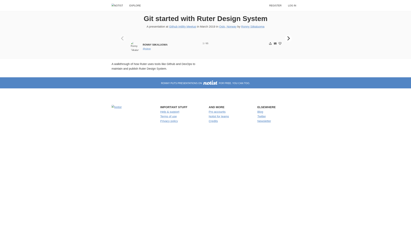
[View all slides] (275, 43)
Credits (213, 121)
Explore (135, 5)
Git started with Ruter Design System (205, 18)
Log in (292, 5)
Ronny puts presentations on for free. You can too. (205, 83)
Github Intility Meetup (182, 26)
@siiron (147, 48)
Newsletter (264, 121)
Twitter (261, 116)
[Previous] (122, 38)
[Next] (288, 38)
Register (275, 5)
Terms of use (168, 116)
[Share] (270, 43)
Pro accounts (217, 111)
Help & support (169, 111)
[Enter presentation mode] (280, 43)
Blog (260, 111)
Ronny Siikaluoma (252, 26)
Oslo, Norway (227, 26)
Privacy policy (169, 121)
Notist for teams (219, 116)
